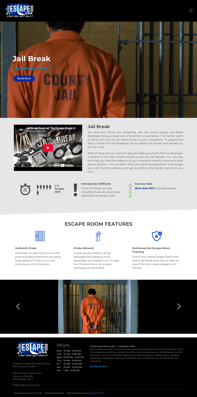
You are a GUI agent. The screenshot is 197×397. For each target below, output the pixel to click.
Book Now (24, 78)
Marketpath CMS (96, 393)
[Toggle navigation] (191, 10)
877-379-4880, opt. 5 (23, 379)
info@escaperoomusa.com (26, 385)
